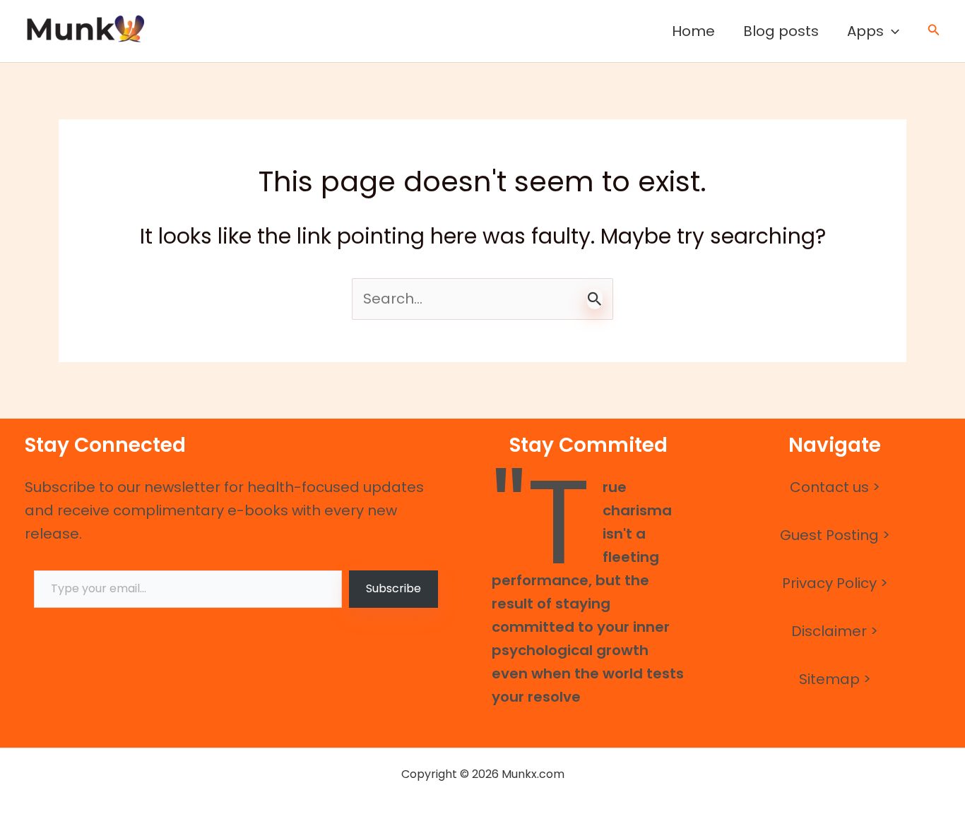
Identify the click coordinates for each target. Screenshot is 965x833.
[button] (891, 31)
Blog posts (781, 31)
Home (693, 31)
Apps (865, 31)
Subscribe (393, 588)
